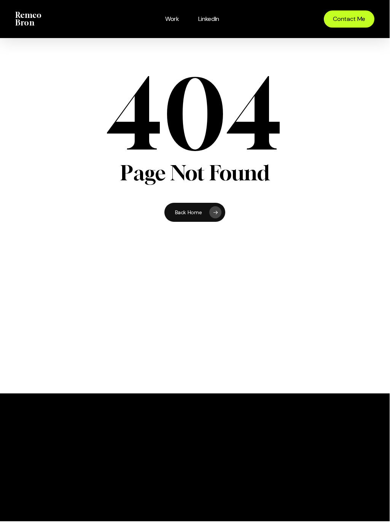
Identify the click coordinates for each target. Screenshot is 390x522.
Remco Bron (28, 19)
